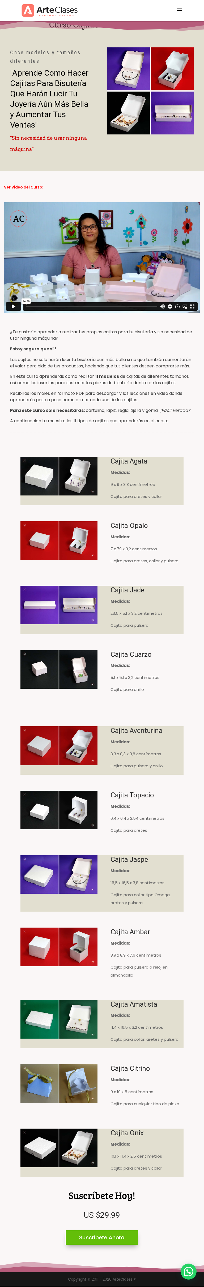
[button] (189, 1272)
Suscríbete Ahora (102, 1237)
